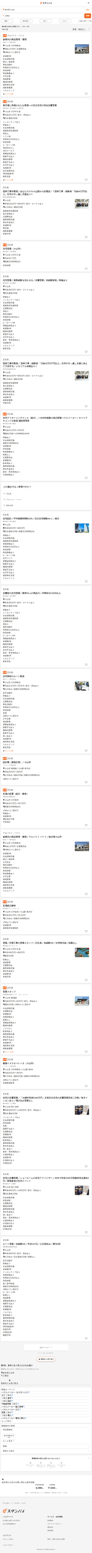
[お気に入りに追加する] (86, 94)
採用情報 (50, 1530)
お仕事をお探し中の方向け (11, 1520)
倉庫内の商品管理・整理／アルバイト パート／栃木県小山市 (32, 837)
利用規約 (50, 1520)
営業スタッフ (9, 991)
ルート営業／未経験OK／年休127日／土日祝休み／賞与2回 (31, 1244)
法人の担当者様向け (9, 1524)
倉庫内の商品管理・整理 (15, 39)
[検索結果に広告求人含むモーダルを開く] (7, 29)
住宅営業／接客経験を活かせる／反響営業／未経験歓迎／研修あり (35, 280)
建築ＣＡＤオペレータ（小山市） (19, 1063)
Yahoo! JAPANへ (8, 1545)
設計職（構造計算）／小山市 (17, 762)
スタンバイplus (8, 1539)
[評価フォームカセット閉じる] (88, 1458)
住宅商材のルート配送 (13, 676)
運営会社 (50, 1527)
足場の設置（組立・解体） (16, 794)
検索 (87, 16)
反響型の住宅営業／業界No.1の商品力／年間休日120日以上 (32, 593)
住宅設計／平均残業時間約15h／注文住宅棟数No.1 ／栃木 (31, 518)
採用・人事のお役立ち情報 (56, 1539)
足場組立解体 (9, 905)
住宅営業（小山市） (12, 249)
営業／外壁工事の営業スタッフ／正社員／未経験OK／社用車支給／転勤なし (40, 943)
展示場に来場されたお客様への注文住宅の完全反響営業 (30, 105)
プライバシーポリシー (54, 1524)
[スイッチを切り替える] (90, 21)
